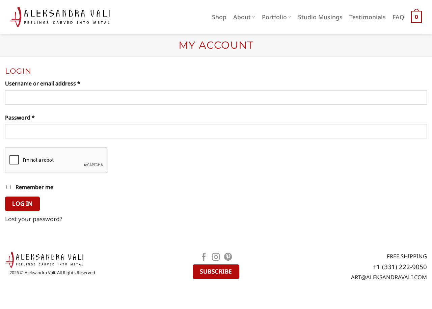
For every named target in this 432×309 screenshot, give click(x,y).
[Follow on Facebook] (204, 257)
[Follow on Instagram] (216, 257)
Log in (22, 203)
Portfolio (274, 17)
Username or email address (54, 83)
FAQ (398, 17)
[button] (416, 17)
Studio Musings (320, 17)
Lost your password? (33, 219)
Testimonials (367, 17)
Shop (219, 17)
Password (31, 117)
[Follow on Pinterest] (228, 257)
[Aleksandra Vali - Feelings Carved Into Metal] (60, 17)
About (242, 17)
